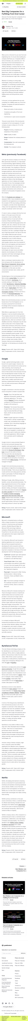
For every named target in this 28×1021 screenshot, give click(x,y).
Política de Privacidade (10, 1013)
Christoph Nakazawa (14, 293)
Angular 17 (12, 400)
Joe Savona (15, 280)
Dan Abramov (10, 284)
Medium (17, 995)
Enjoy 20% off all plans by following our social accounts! (13, 0)
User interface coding (7, 965)
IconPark (8, 678)
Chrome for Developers (15, 450)
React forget (5, 266)
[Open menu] (25, 4)
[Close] (26, 0)
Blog (16, 992)
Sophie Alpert (12, 288)
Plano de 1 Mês (19, 963)
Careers (17, 990)
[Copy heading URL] (3, 156)
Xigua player (19, 680)
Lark (8, 662)
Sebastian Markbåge (20, 284)
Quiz (3, 970)
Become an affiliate (20, 988)
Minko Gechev (14, 459)
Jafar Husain (21, 804)
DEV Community (19, 997)
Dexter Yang (17, 690)
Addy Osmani (11, 456)
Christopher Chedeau (7, 291)
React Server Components (9, 264)
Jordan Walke (13, 278)
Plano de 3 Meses (19, 965)
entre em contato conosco (16, 1016)
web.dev (16, 448)
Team (16, 983)
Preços (17, 973)
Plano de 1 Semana (20, 960)
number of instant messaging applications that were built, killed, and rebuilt (12, 495)
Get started (5, 960)
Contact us (18, 985)
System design (6, 968)
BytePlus (13, 662)
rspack (20, 674)
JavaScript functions (7, 963)
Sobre (16, 980)
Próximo (22, 866)
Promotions (18, 976)
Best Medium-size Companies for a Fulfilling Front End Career (20, 870)
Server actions (21, 264)
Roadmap (17, 978)
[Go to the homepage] (7, 945)
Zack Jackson (13, 688)
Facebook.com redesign (13, 197)
